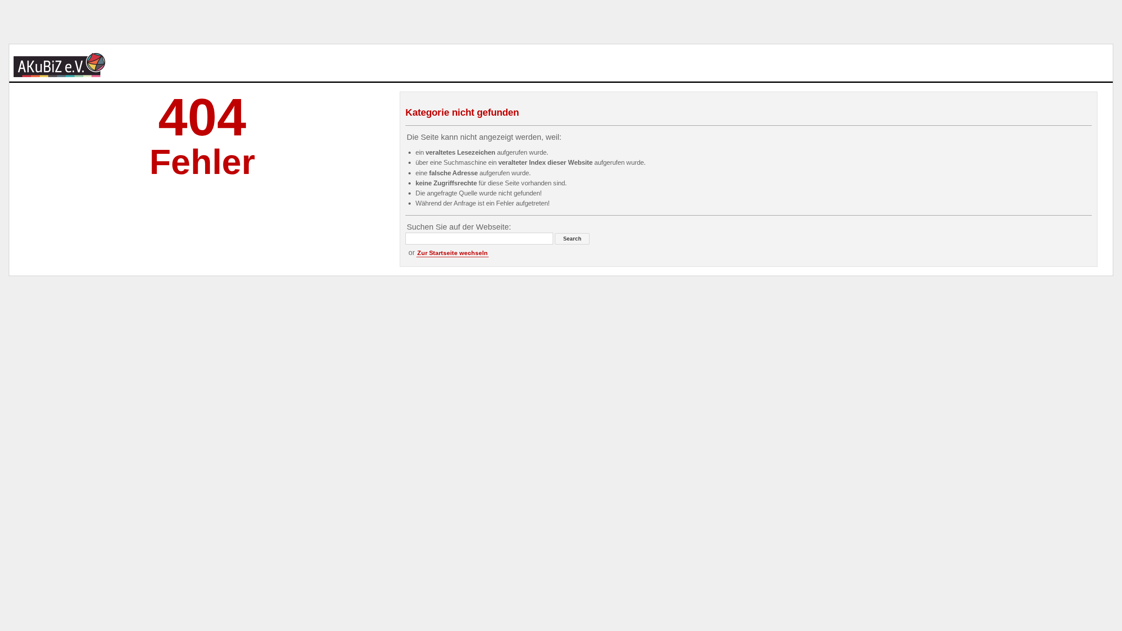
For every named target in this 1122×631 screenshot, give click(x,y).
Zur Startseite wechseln (452, 252)
